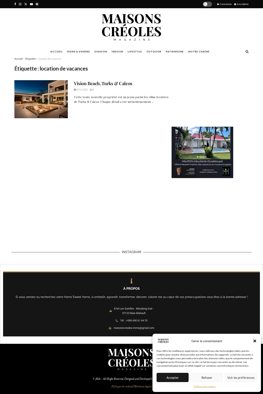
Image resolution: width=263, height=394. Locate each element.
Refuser (206, 377)
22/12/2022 (82, 89)
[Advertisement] (210, 89)
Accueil (18, 58)
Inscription (242, 4)
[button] (255, 341)
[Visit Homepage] (131, 27)
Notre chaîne (199, 51)
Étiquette (30, 58)
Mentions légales (143, 386)
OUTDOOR (153, 51)
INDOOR (117, 51)
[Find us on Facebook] (15, 4)
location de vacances (50, 58)
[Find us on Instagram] (20, 4)
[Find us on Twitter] (25, 4)
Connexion (225, 4)
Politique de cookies (205, 386)
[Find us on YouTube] (31, 4)
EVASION (101, 51)
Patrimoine (175, 51)
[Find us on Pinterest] (37, 4)
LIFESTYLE (135, 51)
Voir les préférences (241, 377)
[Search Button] (247, 51)
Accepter (172, 377)
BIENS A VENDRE (78, 51)
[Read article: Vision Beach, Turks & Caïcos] (41, 99)
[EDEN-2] (202, 152)
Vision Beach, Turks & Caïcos (103, 83)
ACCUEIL (56, 51)
